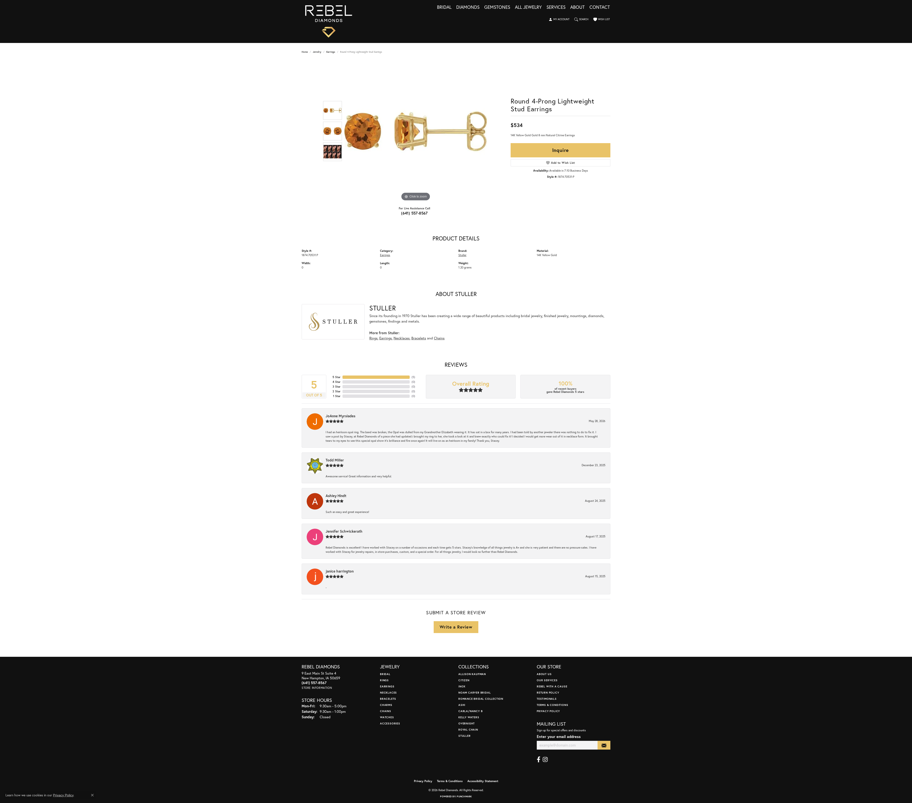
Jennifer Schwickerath (344, 531)
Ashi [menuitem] (461, 705)
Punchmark (464, 796)
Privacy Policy (548, 711)
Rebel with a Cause (552, 686)
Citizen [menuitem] (464, 680)
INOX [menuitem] (462, 686)
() (413, 377)
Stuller (462, 255)
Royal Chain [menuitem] (468, 729)
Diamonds (468, 7)
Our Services (547, 680)
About (577, 7)
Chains (439, 338)
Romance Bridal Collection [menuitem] (480, 698)
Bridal (444, 7)
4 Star (336, 382)
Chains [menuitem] (385, 711)
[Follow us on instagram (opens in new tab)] (545, 759)
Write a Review (456, 627)
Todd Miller (335, 460)
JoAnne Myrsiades (340, 415)
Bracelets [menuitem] (388, 698)
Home (305, 51)
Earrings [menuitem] (387, 686)
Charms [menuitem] (386, 705)
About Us (544, 674)
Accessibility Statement (482, 781)
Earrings (330, 51)
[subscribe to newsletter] (604, 745)
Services (555, 7)
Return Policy (548, 692)
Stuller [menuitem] (464, 735)
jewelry (317, 51)
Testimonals (547, 698)
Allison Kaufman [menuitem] (472, 674)
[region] (415, 131)
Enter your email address (559, 736)
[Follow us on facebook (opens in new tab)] (538, 759)
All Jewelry (528, 7)
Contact (599, 7)
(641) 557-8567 (414, 213)
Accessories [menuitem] (390, 723)
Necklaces (402, 338)
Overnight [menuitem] (466, 723)
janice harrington (340, 571)
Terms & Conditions (552, 705)
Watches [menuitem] (387, 717)
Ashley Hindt (336, 495)
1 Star (337, 396)
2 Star (336, 391)
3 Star (336, 386)
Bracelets (418, 338)
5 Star (336, 377)
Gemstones (497, 7)
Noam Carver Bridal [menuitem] (474, 692)
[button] (559, 19)
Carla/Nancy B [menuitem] (470, 711)
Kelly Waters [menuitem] (468, 717)
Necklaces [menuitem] (388, 692)
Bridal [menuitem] (385, 674)
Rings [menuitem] (384, 680)
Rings (373, 338)
